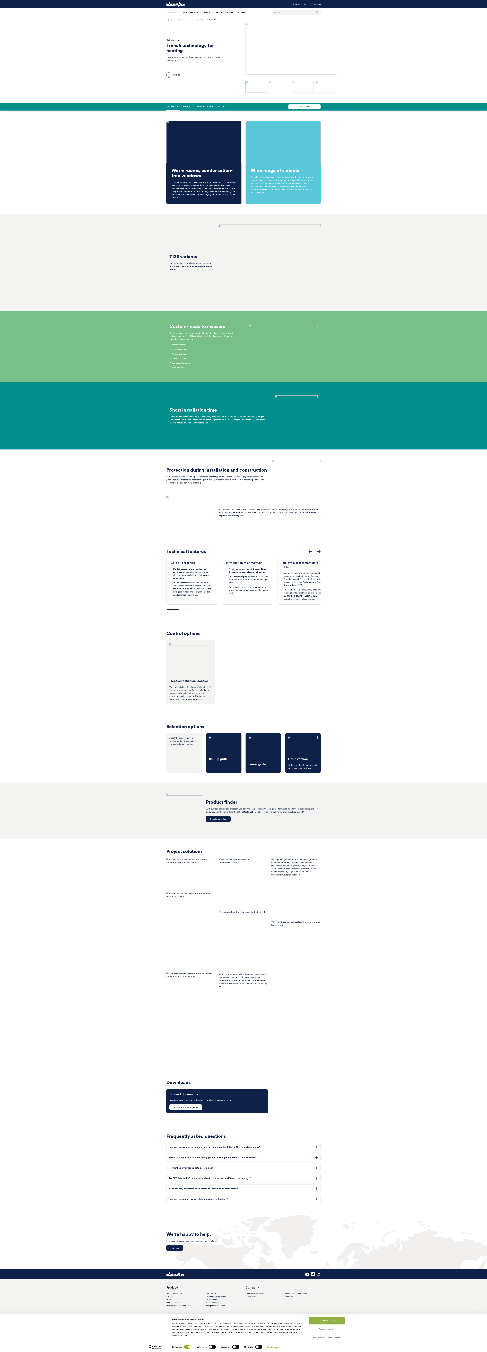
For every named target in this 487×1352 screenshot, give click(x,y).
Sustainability (251, 1296)
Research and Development (296, 1293)
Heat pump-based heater (216, 1296)
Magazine (230, 12)
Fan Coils (170, 1296)
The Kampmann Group (255, 1293)
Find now (174, 1248)
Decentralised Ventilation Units (178, 1305)
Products (172, 12)
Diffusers (169, 1299)
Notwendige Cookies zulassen (326, 1337)
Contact (243, 12)
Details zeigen (273, 1347)
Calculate (304, 107)
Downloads (214, 107)
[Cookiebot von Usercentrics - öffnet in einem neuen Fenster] (155, 1347)
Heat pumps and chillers (215, 1305)
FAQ (225, 107)
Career (218, 12)
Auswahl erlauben (327, 1329)
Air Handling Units (213, 1299)
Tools (183, 12)
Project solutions (193, 107)
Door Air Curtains (173, 1302)
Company (206, 12)
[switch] (212, 1347)
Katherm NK (173, 107)
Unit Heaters (211, 1293)
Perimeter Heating (213, 1302)
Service (194, 12)
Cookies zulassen (327, 1321)
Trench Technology (174, 1293)
